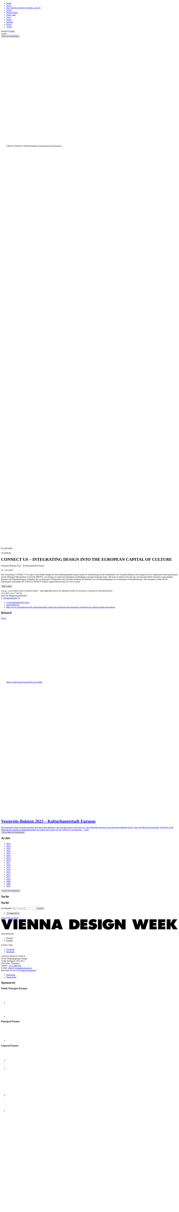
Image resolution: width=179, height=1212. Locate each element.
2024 (8, 846)
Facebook (23, 970)
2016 (8, 865)
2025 (8, 844)
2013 (8, 872)
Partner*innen (12, 13)
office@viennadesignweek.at (20, 968)
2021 (8, 853)
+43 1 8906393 (14, 966)
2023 (8, 848)
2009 (8, 881)
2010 (8, 879)
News (8, 5)
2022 (8, 851)
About (9, 10)
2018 (8, 860)
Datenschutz (11, 977)
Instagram (32, 970)
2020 (8, 855)
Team (8, 17)
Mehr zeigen (6, 586)
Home (8, 3)
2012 (8, 874)
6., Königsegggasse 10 (10, 598)
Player (9, 24)
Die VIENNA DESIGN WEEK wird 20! (23, 8)
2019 (8, 858)
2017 (8, 862)
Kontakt (9, 22)
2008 (8, 884)
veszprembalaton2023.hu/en (17, 602)
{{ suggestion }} (13, 913)
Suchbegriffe (6, 908)
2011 (8, 877)
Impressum (10, 975)
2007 (8, 886)
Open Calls (11, 15)
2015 (8, 867)
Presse (9, 20)
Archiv (9, 27)
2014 (8, 869)
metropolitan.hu (12, 605)
